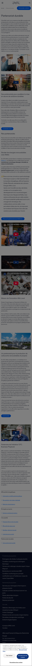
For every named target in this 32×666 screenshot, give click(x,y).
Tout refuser (9, 655)
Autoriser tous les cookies (22, 656)
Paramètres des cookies (16, 662)
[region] (16, 654)
